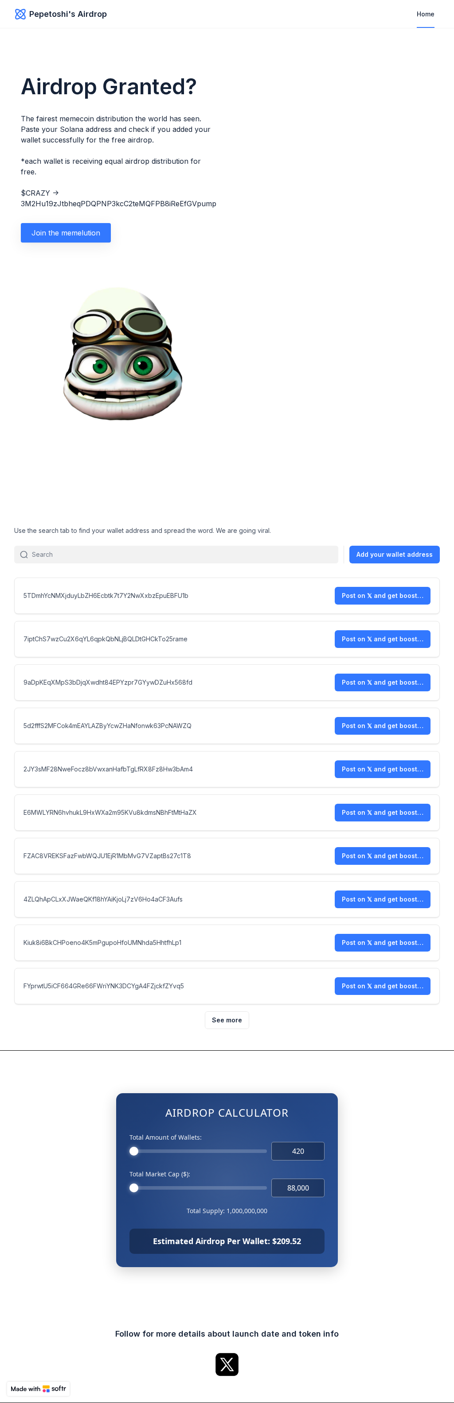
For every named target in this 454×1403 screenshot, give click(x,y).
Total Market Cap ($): (159, 1174)
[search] (185, 554)
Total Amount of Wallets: (165, 1137)
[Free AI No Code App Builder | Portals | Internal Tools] (38, 1389)
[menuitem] (425, 14)
